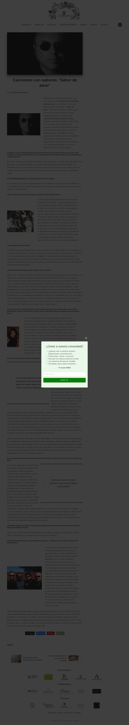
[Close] (86, 339)
